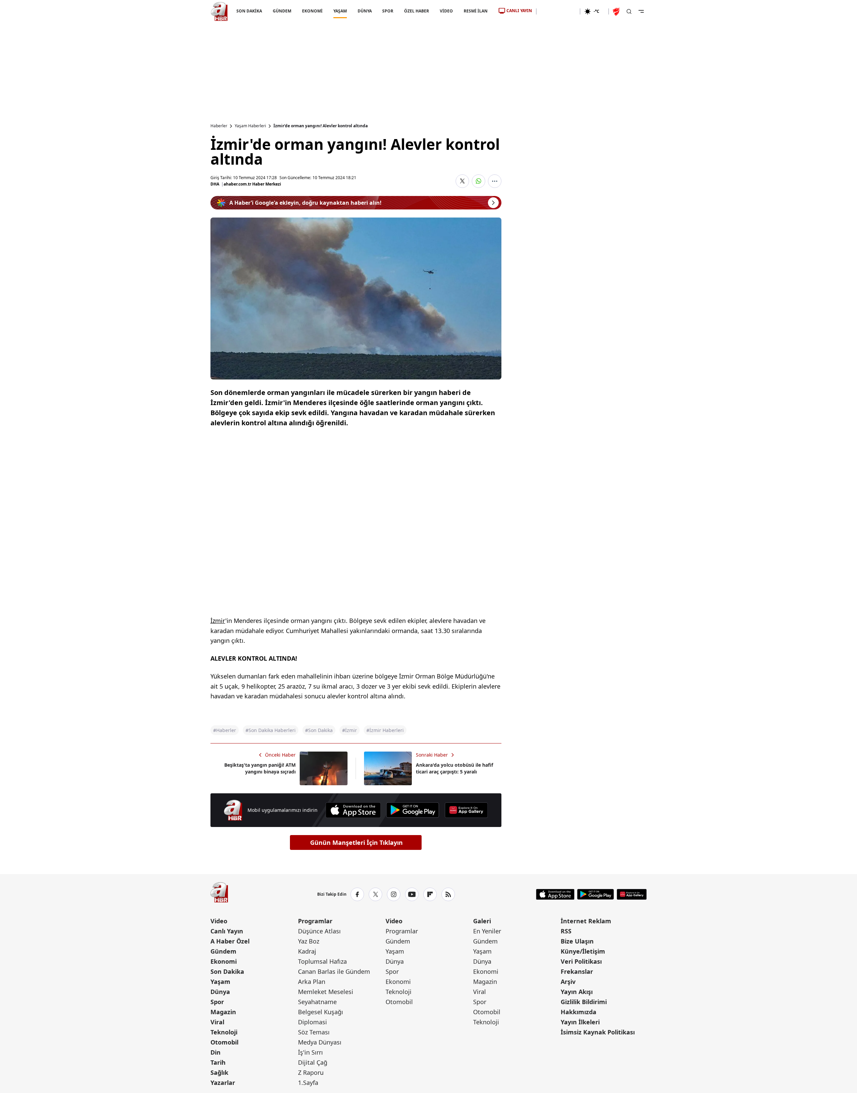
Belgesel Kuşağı (320, 1012)
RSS (566, 931)
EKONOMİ (312, 11)
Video (218, 921)
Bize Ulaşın (577, 941)
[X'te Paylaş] (462, 181)
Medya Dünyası (319, 1042)
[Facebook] (357, 894)
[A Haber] (219, 11)
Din (215, 1052)
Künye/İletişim (583, 951)
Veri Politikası (581, 961)
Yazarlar (222, 1083)
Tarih (218, 1062)
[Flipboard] (430, 894)
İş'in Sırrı (310, 1052)
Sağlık (219, 1072)
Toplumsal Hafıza (322, 961)
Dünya (220, 992)
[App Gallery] (466, 810)
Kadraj (307, 951)
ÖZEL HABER (416, 11)
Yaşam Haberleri (250, 126)
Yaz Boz (308, 941)
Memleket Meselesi (325, 992)
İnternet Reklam (586, 921)
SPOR (387, 11)
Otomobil (224, 1042)
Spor (217, 1002)
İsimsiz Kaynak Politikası (598, 1032)
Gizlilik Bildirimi (584, 1002)
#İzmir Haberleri (385, 730)
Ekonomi (223, 961)
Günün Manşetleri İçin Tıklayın (356, 842)
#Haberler (224, 730)
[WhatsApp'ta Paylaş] (478, 181)
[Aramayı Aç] (629, 11)
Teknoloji (223, 1032)
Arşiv (568, 982)
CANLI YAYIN (519, 10)
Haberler (218, 126)
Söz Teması (314, 1032)
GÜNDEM (281, 11)
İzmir (217, 621)
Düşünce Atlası (319, 931)
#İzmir (349, 730)
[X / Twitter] (375, 894)
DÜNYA (364, 11)
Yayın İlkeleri (580, 1022)
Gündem (223, 951)
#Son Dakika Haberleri (270, 730)
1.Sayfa (308, 1083)
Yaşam (220, 982)
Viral (217, 1022)
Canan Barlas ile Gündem (334, 971)
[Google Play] (412, 810)
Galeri (482, 921)
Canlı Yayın (226, 931)
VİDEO (446, 11)
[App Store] (353, 810)
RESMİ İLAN (476, 11)
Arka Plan (311, 982)
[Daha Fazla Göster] (494, 181)
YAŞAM (340, 11)
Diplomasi (312, 1022)
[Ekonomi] (558, 11)
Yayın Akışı (577, 992)
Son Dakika (227, 971)
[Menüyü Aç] (641, 11)
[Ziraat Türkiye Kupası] (617, 11)
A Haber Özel (230, 941)
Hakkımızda (578, 1012)
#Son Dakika (319, 730)
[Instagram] (393, 894)
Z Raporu (311, 1072)
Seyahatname (317, 1002)
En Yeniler (487, 931)
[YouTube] (412, 894)
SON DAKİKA (249, 11)
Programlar (315, 921)
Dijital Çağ (312, 1062)
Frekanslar (577, 971)
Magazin (223, 1012)
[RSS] (448, 894)
